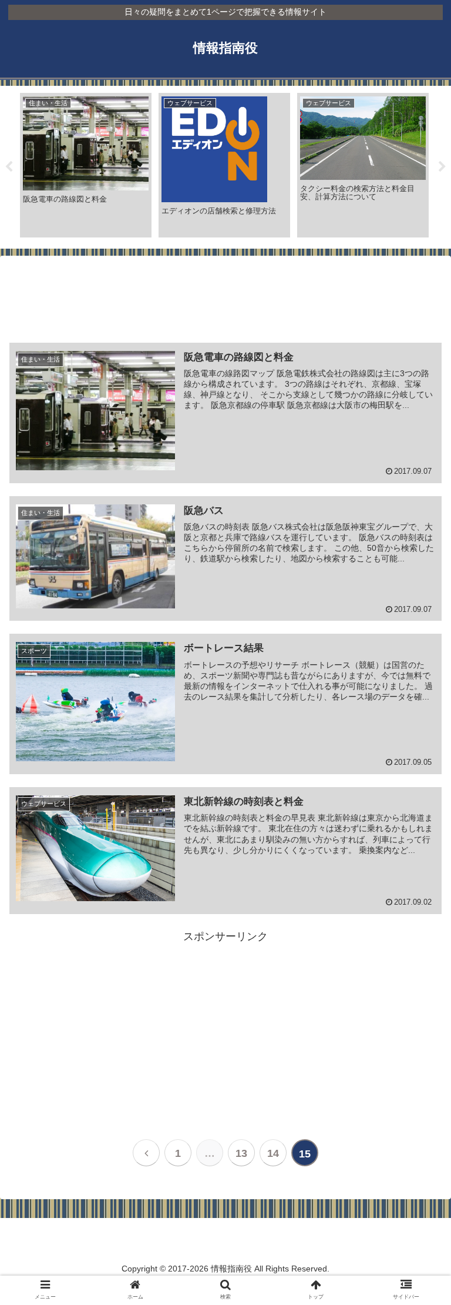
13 (241, 1153)
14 (273, 1153)
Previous (9, 167)
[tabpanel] (86, 165)
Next (442, 167)
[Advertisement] (225, 301)
